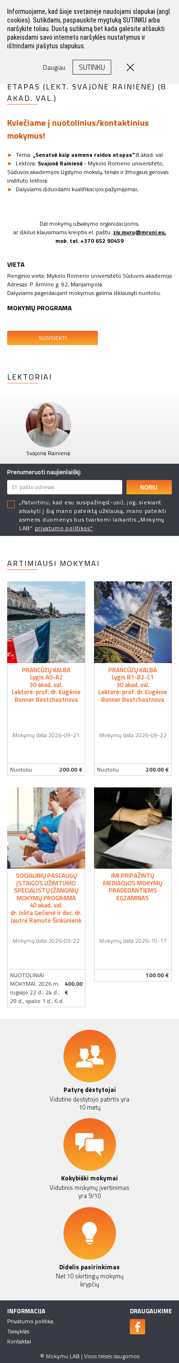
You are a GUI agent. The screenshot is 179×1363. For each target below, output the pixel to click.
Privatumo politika (30, 1321)
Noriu (149, 487)
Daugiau (54, 67)
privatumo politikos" (64, 528)
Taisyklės (18, 1331)
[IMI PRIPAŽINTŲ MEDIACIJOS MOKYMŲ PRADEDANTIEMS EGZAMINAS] (133, 827)
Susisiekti (53, 337)
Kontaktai (19, 1341)
